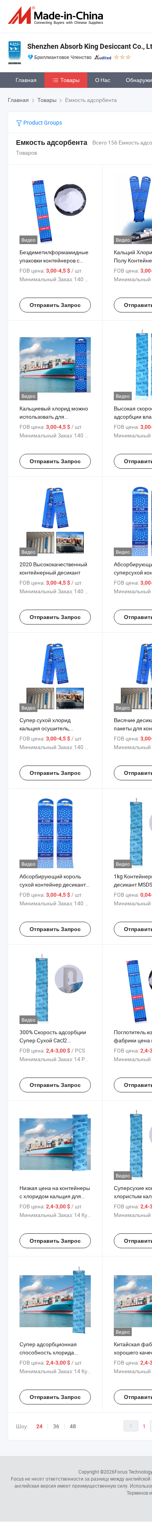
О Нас (102, 80)
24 (39, 1426)
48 (73, 1426)
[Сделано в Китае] (57, 15)
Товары (70, 80)
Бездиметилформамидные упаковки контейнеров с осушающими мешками (53, 260)
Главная (26, 80)
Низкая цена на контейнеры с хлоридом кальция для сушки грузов (54, 1196)
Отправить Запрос (55, 305)
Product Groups (42, 122)
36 (56, 1426)
